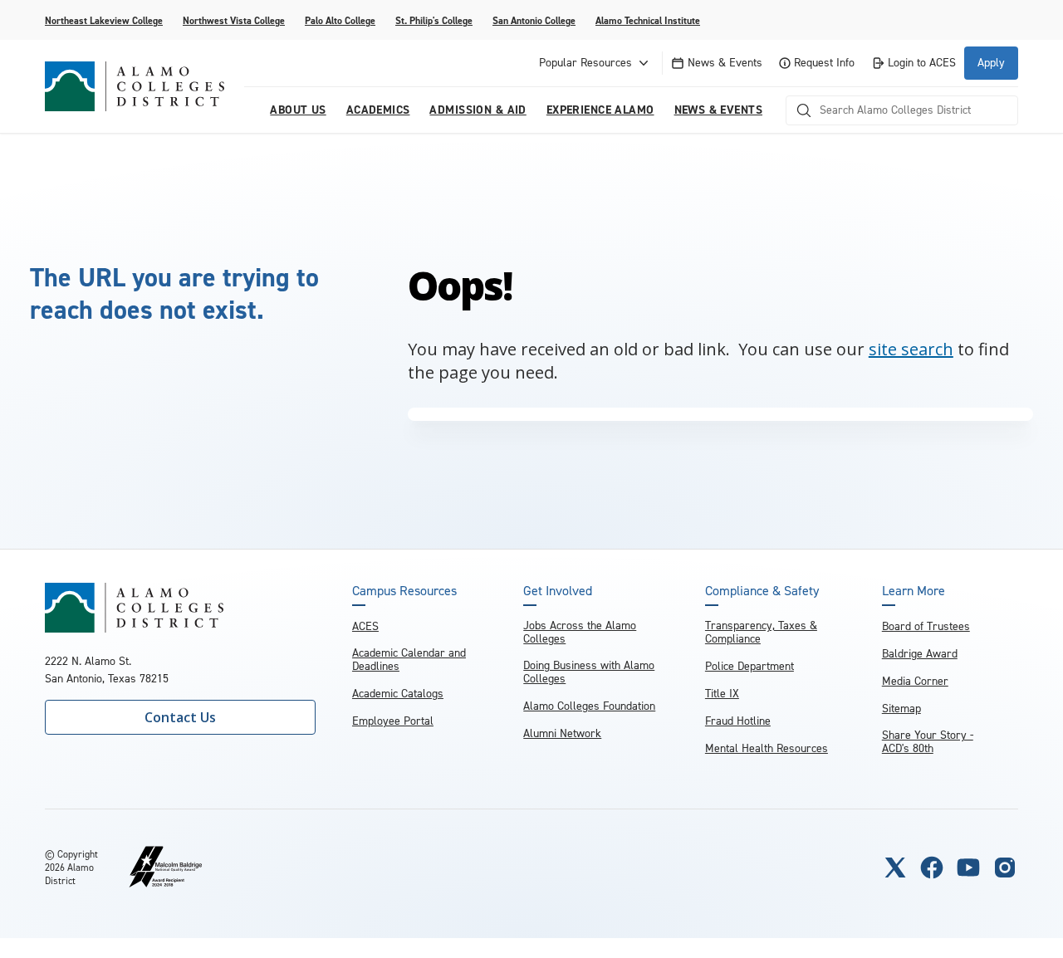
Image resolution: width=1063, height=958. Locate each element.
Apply (991, 63)
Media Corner (915, 681)
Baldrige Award (920, 654)
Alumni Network (562, 733)
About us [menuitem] (298, 110)
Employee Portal (393, 721)
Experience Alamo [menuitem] (600, 110)
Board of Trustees (926, 626)
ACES (365, 626)
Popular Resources (585, 63)
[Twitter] (895, 867)
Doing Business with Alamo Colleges (588, 672)
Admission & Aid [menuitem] (477, 110)
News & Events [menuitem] (718, 110)
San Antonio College (534, 20)
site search (911, 349)
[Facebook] (931, 867)
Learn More (913, 591)
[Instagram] (1005, 867)
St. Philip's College (434, 20)
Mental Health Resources (766, 748)
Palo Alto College (340, 20)
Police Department (749, 666)
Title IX (722, 693)
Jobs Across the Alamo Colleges (579, 632)
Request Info (824, 63)
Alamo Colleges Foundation (589, 706)
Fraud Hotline (738, 721)
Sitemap (901, 708)
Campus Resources (404, 591)
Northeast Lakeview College (104, 20)
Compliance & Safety (762, 591)
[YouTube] (968, 867)
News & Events (725, 63)
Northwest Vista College (234, 20)
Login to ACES (922, 63)
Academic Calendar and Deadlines (409, 659)
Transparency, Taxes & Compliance (761, 632)
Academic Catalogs (397, 693)
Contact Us (180, 717)
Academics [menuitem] (378, 110)
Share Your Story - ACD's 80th (927, 741)
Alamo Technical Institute (647, 20)
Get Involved (557, 591)
